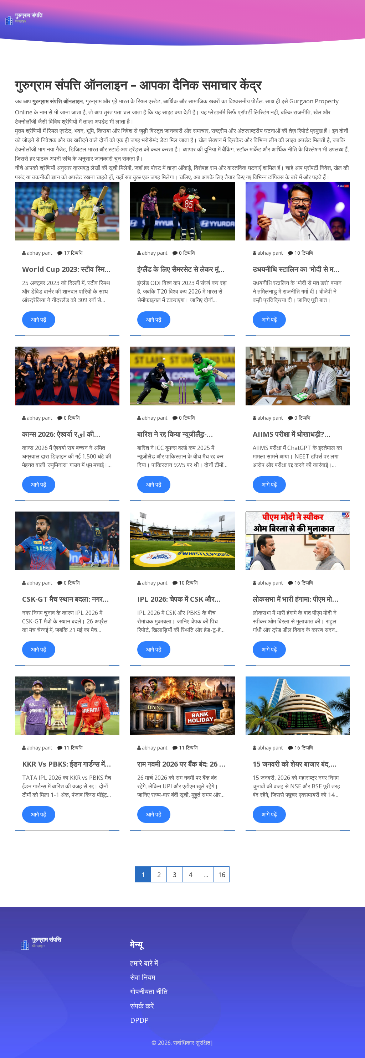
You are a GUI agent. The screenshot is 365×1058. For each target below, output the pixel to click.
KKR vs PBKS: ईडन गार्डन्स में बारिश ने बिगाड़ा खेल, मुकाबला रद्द (64, 764)
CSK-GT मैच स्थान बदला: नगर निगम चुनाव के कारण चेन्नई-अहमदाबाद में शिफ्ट (62, 599)
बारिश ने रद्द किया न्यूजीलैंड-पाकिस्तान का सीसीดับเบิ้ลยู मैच (179, 434)
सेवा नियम (142, 977)
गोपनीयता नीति (149, 991)
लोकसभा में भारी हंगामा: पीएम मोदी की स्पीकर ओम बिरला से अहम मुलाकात (295, 599)
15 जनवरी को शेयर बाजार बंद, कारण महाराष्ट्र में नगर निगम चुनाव (296, 764)
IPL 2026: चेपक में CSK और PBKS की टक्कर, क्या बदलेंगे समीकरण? (176, 599)
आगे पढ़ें (38, 319)
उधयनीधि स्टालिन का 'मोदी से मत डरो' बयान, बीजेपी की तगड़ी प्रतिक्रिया (295, 269)
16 (221, 874)
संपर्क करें (142, 1006)
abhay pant (39, 252)
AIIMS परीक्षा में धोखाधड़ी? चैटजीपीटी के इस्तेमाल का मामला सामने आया (293, 434)
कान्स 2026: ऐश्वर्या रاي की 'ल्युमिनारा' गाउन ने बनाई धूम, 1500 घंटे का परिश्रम (59, 434)
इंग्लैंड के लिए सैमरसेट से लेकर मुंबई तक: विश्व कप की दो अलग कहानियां (182, 269)
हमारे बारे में (144, 963)
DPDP (139, 1020)
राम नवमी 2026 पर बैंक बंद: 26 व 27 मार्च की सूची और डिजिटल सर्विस (180, 764)
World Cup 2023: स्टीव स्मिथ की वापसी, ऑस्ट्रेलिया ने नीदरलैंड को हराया (65, 269)
